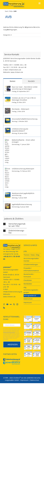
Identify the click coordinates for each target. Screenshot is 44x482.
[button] (15, 225)
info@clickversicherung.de (12, 292)
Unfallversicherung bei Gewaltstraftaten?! (20, 130)
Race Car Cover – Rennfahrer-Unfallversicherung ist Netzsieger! (25, 88)
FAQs (10, 11)
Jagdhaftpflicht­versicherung (22, 204)
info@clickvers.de (15, 70)
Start (6, 11)
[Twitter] (14, 304)
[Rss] (4, 308)
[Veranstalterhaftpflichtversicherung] (7, 119)
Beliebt (12, 81)
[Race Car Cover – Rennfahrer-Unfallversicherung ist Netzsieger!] (7, 87)
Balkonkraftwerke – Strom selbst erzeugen (23, 141)
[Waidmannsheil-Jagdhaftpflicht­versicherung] (7, 193)
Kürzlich (31, 81)
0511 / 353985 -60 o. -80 (17, 65)
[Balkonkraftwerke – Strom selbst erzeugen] (7, 140)
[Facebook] (4, 304)
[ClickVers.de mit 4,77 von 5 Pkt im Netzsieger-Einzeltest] (7, 98)
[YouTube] (7, 304)
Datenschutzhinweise (9, 332)
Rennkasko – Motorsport (20, 109)
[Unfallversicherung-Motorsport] (7, 169)
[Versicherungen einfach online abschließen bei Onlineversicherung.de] (11, 360)
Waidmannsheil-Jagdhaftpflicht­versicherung (23, 194)
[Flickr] (11, 304)
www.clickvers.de (17, 72)
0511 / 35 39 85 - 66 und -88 (16, 67)
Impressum (24, 380)
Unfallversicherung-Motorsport (23, 169)
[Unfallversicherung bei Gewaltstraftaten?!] (7, 129)
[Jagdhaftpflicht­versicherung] (7, 204)
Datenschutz (34, 380)
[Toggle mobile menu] (40, 3)
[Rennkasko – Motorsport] (7, 109)
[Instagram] (17, 304)
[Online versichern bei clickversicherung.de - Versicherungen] (11, 246)
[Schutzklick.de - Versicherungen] (11, 363)
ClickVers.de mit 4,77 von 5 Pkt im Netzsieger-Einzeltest (24, 99)
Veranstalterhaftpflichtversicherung (24, 119)
